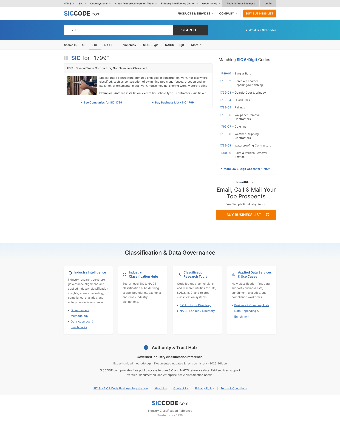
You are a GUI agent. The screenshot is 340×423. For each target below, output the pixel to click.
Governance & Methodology (80, 313)
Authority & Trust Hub (174, 347)
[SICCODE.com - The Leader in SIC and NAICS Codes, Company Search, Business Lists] (86, 13)
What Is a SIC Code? (262, 30)
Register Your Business (241, 3)
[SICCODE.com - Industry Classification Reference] (170, 403)
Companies (128, 45)
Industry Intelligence (90, 272)
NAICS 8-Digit (174, 45)
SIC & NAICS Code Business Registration (120, 388)
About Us (160, 388)
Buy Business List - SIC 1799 (174, 102)
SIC (94, 45)
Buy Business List (259, 13)
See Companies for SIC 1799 (103, 102)
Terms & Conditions (234, 388)
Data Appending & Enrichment (246, 313)
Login (268, 3)
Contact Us (181, 388)
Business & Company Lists (251, 305)
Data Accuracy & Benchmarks (82, 324)
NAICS (108, 45)
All (83, 45)
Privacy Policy (204, 388)
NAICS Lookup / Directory (197, 311)
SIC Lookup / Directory (195, 305)
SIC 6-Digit (150, 45)
